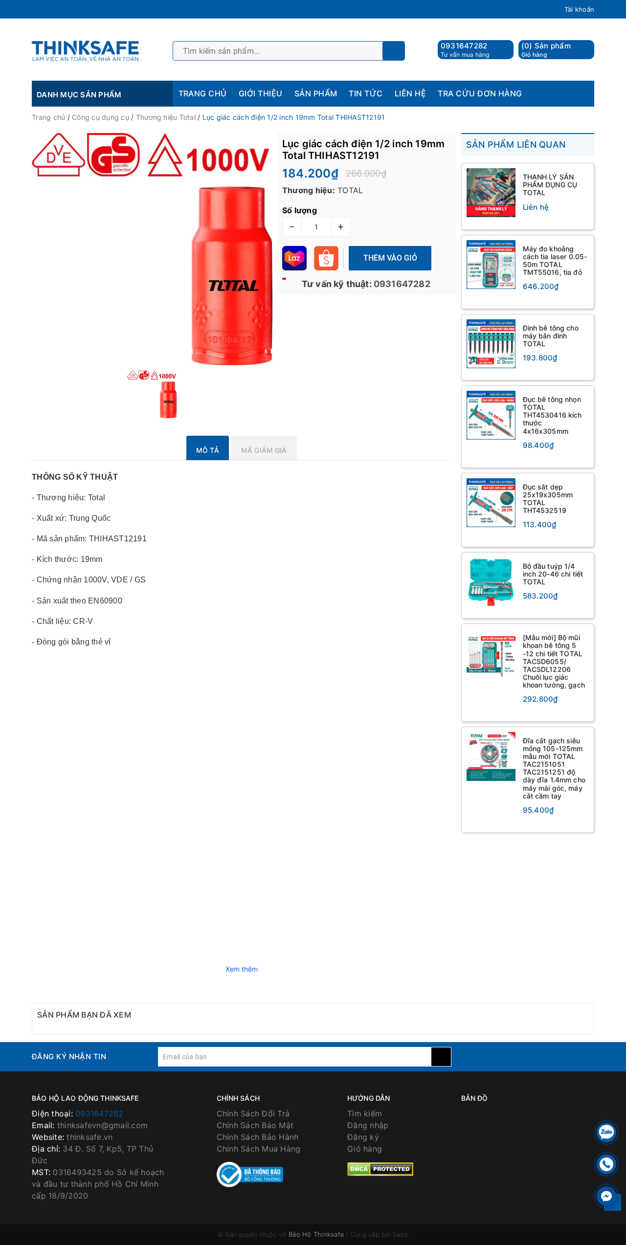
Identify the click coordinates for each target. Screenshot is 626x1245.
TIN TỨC (365, 93)
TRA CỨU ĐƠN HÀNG (480, 93)
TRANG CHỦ (203, 93)
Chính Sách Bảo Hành (258, 1137)
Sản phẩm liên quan (516, 144)
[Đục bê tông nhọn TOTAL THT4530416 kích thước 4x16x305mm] (491, 415)
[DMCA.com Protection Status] (380, 1168)
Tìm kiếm (364, 1113)
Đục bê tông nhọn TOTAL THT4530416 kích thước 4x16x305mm (552, 415)
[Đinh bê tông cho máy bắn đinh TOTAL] (491, 343)
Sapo (400, 1234)
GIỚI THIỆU (261, 93)
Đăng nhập (367, 1125)
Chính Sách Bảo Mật (255, 1125)
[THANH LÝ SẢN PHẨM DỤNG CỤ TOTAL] (491, 192)
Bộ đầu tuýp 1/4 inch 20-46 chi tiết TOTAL (553, 574)
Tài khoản (579, 9)
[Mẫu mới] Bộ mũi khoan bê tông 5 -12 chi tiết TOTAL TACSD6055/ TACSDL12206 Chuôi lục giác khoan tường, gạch (554, 661)
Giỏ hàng (364, 1149)
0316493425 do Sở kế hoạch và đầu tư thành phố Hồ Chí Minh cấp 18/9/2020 (98, 1184)
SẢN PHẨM (315, 93)
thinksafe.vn (89, 1137)
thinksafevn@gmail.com (102, 1125)
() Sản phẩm (546, 49)
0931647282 (464, 45)
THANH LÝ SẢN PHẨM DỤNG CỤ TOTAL (550, 185)
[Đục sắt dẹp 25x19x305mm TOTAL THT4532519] (491, 502)
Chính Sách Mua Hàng (259, 1149)
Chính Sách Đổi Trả (253, 1113)
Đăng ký (363, 1137)
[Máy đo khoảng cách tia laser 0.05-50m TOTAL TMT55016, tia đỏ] (491, 264)
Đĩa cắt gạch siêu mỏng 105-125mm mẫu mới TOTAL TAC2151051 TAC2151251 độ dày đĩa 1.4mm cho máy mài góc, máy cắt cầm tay (554, 768)
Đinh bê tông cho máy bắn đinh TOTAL (551, 336)
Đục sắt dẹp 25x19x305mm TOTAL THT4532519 (548, 498)
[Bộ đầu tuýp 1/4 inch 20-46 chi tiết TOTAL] (491, 581)
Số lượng (299, 210)
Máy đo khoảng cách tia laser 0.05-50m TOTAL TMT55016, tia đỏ (555, 260)
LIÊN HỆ (410, 93)
